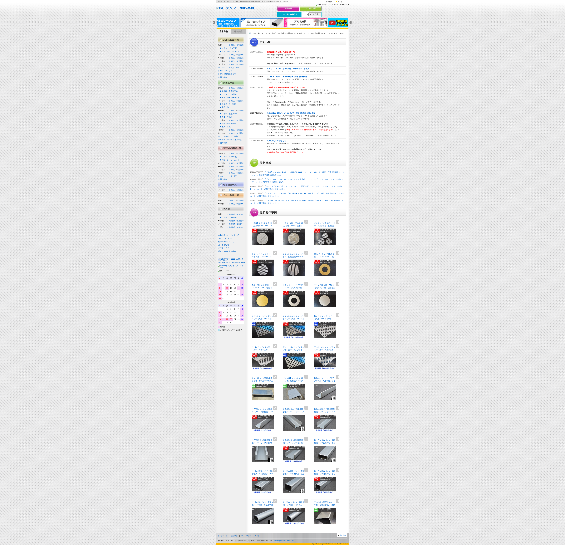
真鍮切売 (232, 214)
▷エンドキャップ (225, 71)
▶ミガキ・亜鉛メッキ (228, 114)
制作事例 (288, 8)
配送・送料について (226, 242)
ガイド (340, 1)
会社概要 (329, 1)
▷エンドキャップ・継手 (228, 136)
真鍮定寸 (240, 214)
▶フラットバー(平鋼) (227, 48)
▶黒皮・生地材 (225, 117)
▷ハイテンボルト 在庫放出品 (230, 140)
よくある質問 (310, 8)
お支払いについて (225, 238)
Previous (213, 22)
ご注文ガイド (223, 248)
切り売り (232, 45)
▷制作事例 (222, 77)
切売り (231, 200)
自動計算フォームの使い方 (228, 235)
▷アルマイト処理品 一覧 (228, 68)
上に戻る (343, 535)
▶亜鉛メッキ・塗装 (227, 104)
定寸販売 (240, 45)
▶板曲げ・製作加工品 (228, 91)
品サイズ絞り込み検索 (227, 251)
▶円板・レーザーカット (228, 51)
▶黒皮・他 (223, 107)
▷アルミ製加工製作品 (227, 74)
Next (350, 22)
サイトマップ (246, 536)
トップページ (222, 536)
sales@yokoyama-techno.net (284, 540)
